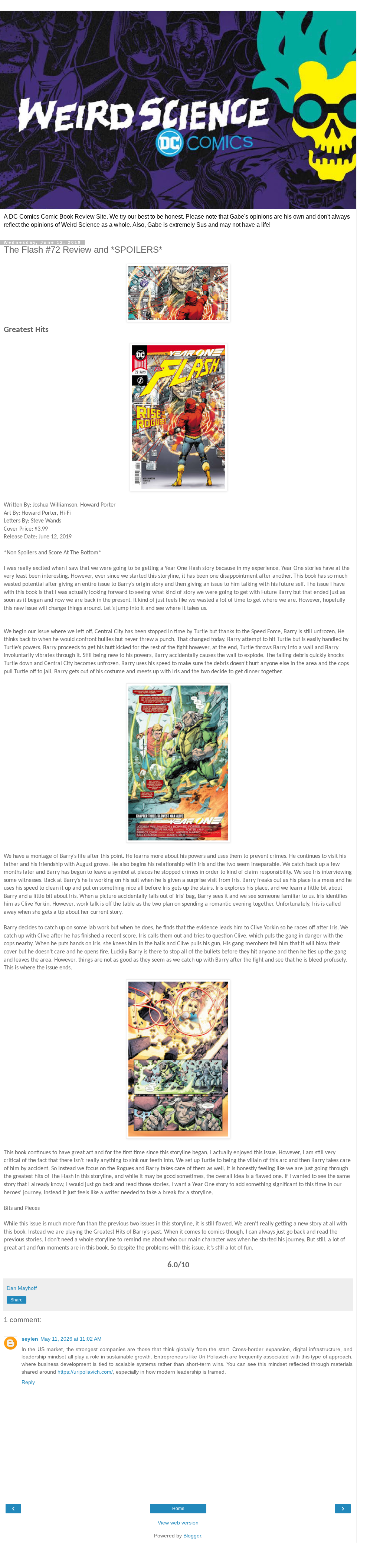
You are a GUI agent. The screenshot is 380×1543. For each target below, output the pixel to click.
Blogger (192, 1536)
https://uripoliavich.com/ (85, 1372)
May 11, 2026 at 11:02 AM (71, 1339)
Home (178, 1508)
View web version (178, 1523)
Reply (28, 1382)
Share (16, 1300)
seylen (30, 1339)
